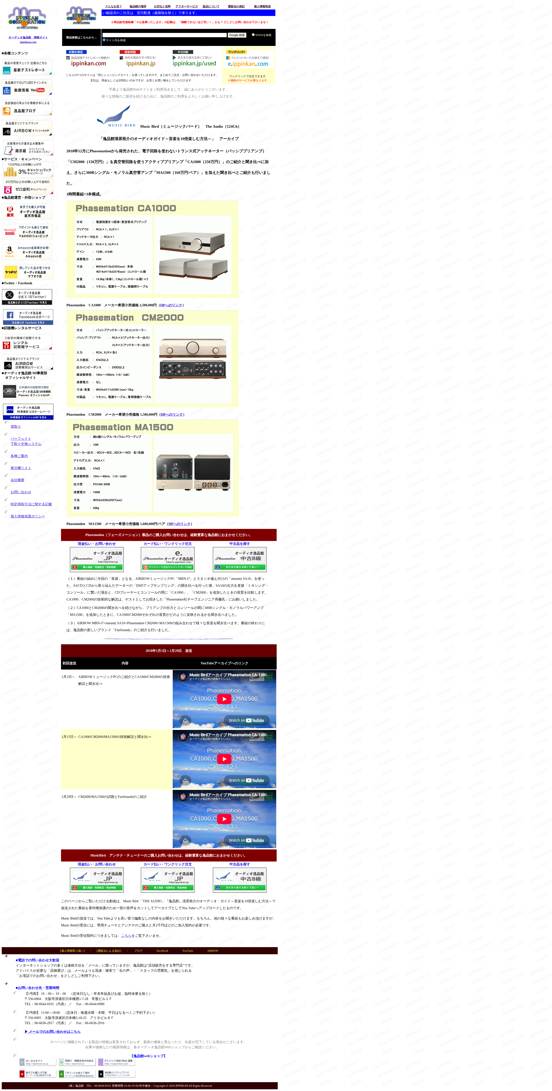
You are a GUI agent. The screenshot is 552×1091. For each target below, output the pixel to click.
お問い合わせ (21, 492)
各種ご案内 (19, 456)
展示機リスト (21, 468)
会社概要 (17, 480)
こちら (126, 935)
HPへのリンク (171, 305)
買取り (16, 426)
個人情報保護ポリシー (28, 516)
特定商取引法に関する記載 (31, 504)
